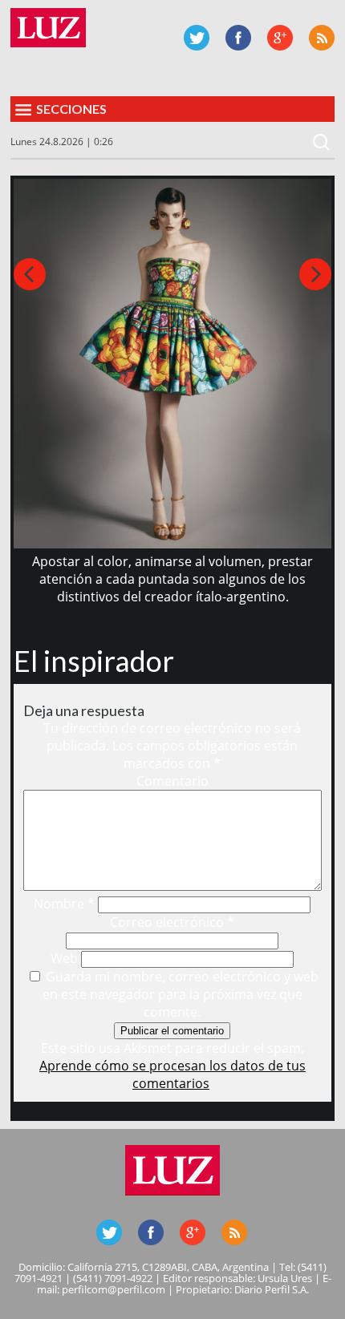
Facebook (238, 38)
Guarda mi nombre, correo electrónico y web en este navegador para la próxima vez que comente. (181, 994)
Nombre (64, 903)
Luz (48, 27)
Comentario (172, 781)
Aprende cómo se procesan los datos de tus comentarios (172, 1074)
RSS (322, 38)
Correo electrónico (172, 922)
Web (64, 958)
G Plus (280, 38)
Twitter (196, 38)
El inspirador (94, 660)
